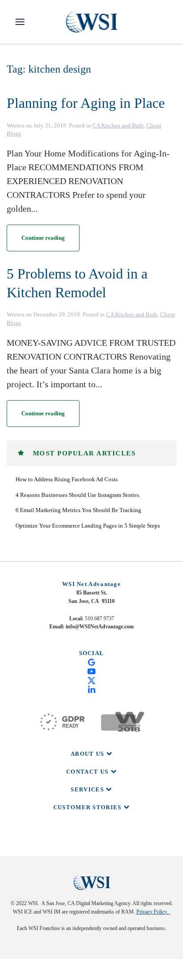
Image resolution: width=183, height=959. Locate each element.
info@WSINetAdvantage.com (100, 626)
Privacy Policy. (153, 912)
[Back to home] (91, 22)
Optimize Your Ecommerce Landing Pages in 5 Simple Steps (88, 525)
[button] (20, 22)
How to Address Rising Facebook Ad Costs (67, 479)
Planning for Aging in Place (86, 103)
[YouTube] (91, 671)
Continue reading (43, 237)
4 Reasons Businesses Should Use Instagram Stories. (78, 495)
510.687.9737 (99, 618)
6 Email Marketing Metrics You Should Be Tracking (78, 510)
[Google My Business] (91, 662)
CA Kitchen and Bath (117, 125)
